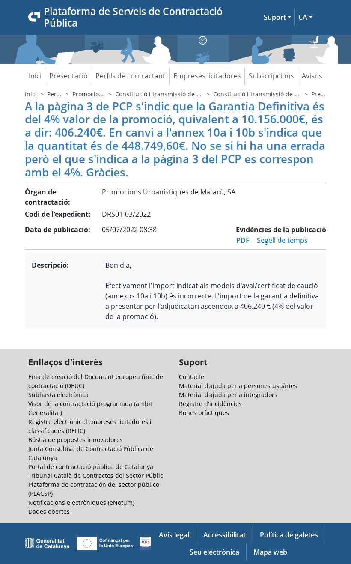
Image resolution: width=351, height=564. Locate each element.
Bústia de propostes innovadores (75, 440)
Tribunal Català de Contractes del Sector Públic (95, 475)
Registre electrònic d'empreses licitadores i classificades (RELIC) (90, 426)
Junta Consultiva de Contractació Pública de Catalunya (90, 453)
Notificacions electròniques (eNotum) (81, 502)
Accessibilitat (224, 535)
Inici (35, 76)
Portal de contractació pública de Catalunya (90, 467)
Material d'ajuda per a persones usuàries (238, 386)
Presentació (68, 76)
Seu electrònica (214, 552)
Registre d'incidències (210, 404)
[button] (277, 17)
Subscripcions (271, 76)
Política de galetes (289, 535)
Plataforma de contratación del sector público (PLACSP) (93, 489)
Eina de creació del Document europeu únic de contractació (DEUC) (95, 381)
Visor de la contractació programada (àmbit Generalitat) (90, 408)
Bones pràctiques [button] (204, 413)
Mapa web (270, 552)
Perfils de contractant (130, 76)
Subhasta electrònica (58, 395)
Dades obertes (49, 511)
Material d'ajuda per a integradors (228, 395)
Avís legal (174, 535)
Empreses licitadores (207, 76)
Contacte (191, 377)
